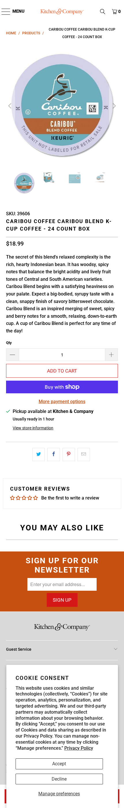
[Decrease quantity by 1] (12, 354)
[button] (102, 11)
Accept (59, 763)
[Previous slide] (10, 106)
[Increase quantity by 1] (111, 354)
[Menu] (3, 11)
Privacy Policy (78, 748)
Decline (59, 779)
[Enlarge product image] (62, 106)
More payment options (62, 401)
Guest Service (18, 649)
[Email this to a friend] (84, 454)
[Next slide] (113, 106)
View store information (33, 428)
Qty (9, 343)
